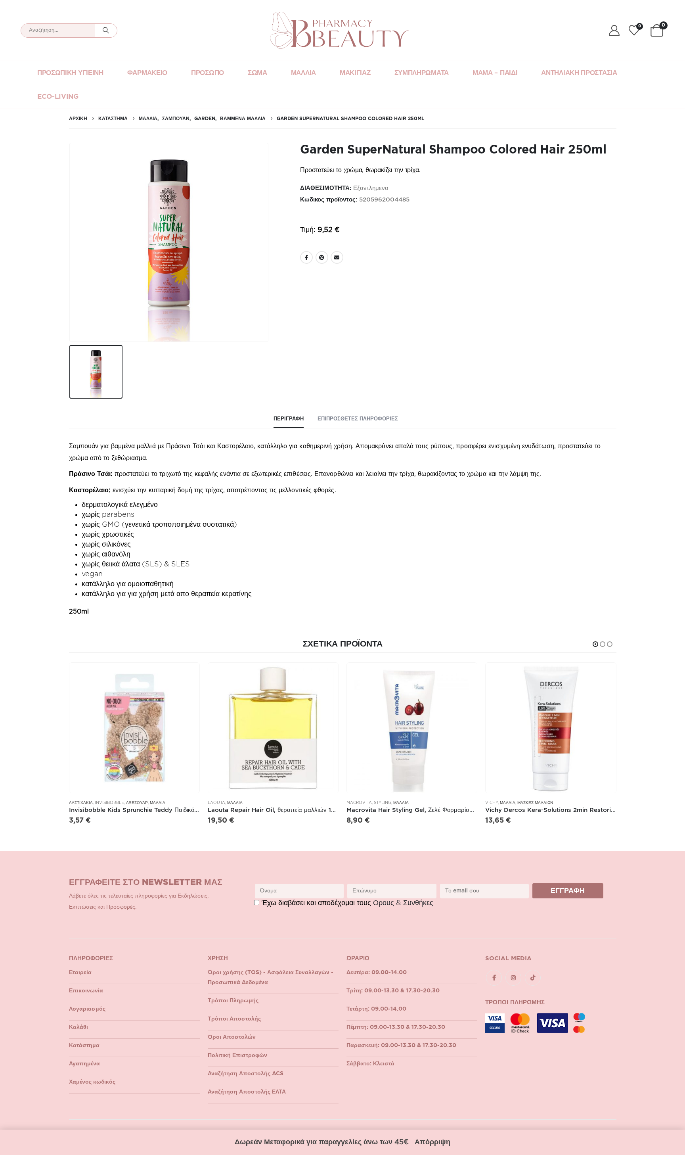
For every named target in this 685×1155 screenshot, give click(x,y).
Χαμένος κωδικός (92, 1082)
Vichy (491, 803)
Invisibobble (109, 803)
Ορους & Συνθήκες (403, 903)
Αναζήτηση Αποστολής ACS (245, 1073)
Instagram (513, 978)
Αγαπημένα (84, 1064)
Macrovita (359, 803)
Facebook (306, 257)
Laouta (216, 803)
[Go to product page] (134, 728)
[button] (595, 644)
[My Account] (614, 30)
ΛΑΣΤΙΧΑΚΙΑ (81, 803)
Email (337, 257)
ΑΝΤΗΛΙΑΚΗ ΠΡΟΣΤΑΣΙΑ (579, 72)
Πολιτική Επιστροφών (237, 1055)
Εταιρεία (80, 972)
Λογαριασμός (87, 1009)
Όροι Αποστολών (232, 1037)
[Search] (106, 30)
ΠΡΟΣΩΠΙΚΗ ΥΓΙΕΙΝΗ (70, 72)
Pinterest (322, 257)
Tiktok (533, 978)
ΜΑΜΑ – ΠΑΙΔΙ (495, 72)
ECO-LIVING (57, 96)
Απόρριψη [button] (432, 1142)
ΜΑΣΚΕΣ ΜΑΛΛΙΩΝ (535, 803)
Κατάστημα (84, 1045)
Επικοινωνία (86, 991)
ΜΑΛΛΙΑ (303, 72)
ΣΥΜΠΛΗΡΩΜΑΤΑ (421, 72)
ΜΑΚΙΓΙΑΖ (355, 72)
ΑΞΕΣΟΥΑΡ (137, 803)
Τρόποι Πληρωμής (233, 1000)
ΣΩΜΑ (257, 72)
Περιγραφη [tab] (289, 419)
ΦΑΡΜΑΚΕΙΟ (147, 72)
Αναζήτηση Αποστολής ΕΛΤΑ (247, 1092)
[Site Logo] (339, 30)
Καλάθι (78, 1027)
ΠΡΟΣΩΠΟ (207, 72)
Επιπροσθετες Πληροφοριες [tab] (358, 419)
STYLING (382, 803)
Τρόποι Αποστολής (234, 1019)
